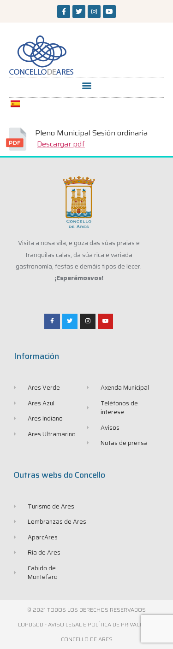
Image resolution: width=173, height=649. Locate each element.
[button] (86, 85)
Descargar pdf (61, 144)
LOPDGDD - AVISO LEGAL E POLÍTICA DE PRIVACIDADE (86, 624)
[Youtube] (109, 11)
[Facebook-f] (63, 11)
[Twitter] (78, 11)
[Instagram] (94, 11)
